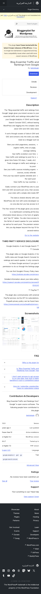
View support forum (31, 497)
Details (34, 82)
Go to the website (32, 235)
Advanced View (33, 465)
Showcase (15, 509)
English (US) (6, 450)
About (36, 509)
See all (4, 481)
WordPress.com (32, 545)
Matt (36, 549)
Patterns (16, 520)
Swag (16, 538)
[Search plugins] (17, 24)
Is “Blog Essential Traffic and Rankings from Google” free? (28, 370)
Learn (37, 527)
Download (34, 74)
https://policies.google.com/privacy (25, 274)
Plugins (16, 517)
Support (34, 98)
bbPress (34, 552)
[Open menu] (3, 3)
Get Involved (14, 527)
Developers (34, 535)
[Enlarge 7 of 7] (17, 340)
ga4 (17, 455)
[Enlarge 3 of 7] (36, 337)
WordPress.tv (32, 538)
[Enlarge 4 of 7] (36, 346)
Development (31, 92)
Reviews (33, 87)
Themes (16, 513)
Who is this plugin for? (30, 363)
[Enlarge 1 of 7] (36, 320)
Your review (34, 481)
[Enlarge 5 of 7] (17, 320)
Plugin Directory (33, 9)
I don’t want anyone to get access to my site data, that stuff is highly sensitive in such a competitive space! (24, 378)
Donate (15, 535)
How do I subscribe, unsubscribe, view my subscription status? (26, 387)
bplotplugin (35, 68)
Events (16, 531)
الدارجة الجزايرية (28, 566)
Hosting (36, 517)
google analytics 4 (8, 455)
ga (21, 455)
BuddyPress (33, 556)
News (36, 513)
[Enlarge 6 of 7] (17, 330)
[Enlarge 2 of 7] (36, 328)
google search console (10, 459)
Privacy (36, 520)
